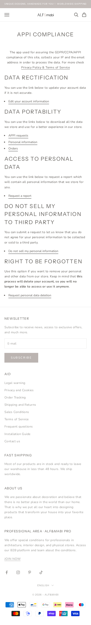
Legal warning (14, 383)
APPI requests (18, 135)
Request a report (19, 196)
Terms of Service (16, 419)
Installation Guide (17, 434)
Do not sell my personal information (33, 251)
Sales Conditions (16, 412)
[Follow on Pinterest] (29, 572)
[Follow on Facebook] (6, 572)
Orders (13, 148)
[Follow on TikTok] (41, 572)
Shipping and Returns (20, 405)
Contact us (12, 441)
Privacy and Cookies (19, 390)
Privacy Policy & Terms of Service (45, 67)
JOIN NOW (12, 559)
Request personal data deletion (29, 295)
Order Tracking (15, 397)
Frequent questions (18, 426)
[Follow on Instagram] (18, 572)
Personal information (22, 142)
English (43, 585)
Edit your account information (28, 101)
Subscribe (21, 358)
